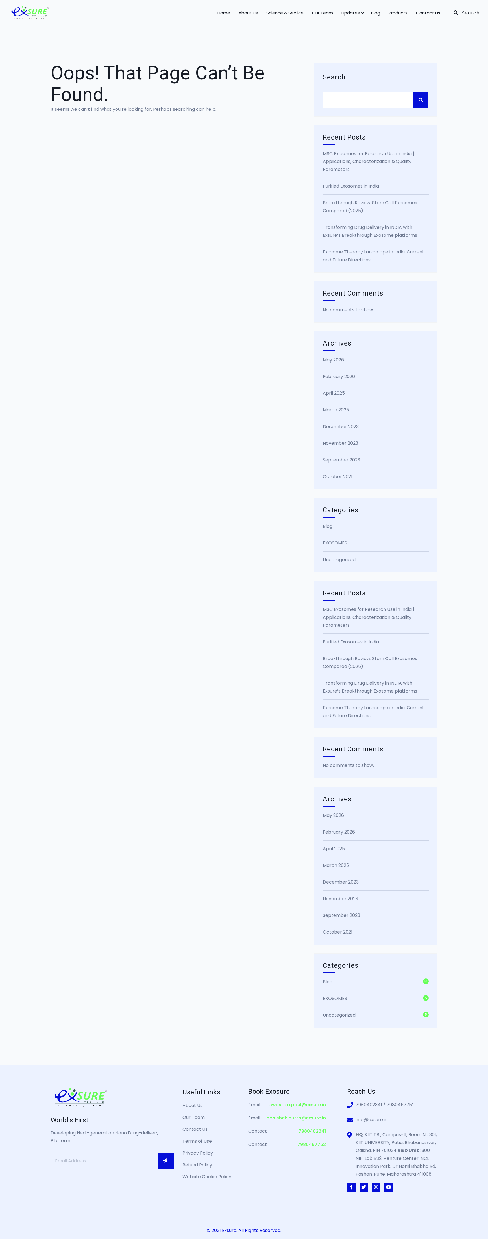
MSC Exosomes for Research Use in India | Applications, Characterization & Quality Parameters (368, 161)
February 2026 (339, 376)
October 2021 (337, 476)
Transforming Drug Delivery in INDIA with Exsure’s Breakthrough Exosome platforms (370, 231)
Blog (375, 13)
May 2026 (333, 360)
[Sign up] (166, 1161)
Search (334, 77)
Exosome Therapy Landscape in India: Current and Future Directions (373, 256)
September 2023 (341, 460)
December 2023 (341, 426)
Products (398, 13)
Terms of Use (197, 1141)
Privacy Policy (197, 1153)
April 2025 (334, 393)
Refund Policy (197, 1165)
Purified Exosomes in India (351, 186)
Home (223, 13)
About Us (248, 13)
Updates (350, 13)
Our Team (322, 13)
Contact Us (428, 13)
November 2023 (340, 443)
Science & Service (285, 13)
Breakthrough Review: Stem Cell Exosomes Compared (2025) (370, 206)
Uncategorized (339, 559)
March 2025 (336, 410)
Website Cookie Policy (206, 1176)
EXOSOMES (335, 543)
